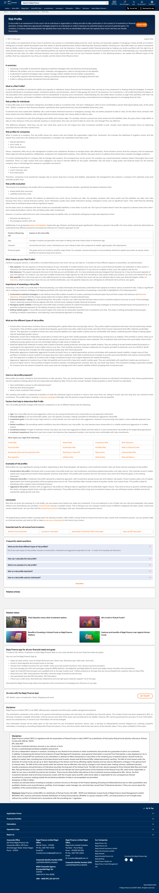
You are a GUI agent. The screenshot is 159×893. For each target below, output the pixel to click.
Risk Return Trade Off (71, 452)
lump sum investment (53, 520)
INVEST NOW (141, 25)
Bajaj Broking (99, 859)
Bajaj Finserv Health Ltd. (103, 861)
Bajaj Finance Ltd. (101, 846)
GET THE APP (145, 696)
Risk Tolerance (127, 443)
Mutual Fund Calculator (17, 532)
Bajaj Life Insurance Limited (104, 851)
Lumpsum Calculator (49, 532)
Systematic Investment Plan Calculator (87, 532)
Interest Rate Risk (129, 452)
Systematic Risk (69, 447)
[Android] (126, 860)
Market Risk (67, 443)
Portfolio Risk (100, 447)
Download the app (148, 8)
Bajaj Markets (99, 854)
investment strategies (47, 397)
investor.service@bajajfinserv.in (49, 853)
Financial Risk (13, 447)
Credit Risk (12, 443)
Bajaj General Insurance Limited (106, 848)
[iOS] (131, 860)
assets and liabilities (38, 225)
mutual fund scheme (49, 508)
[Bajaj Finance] (12, 2)
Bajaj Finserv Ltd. (101, 843)
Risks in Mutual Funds (130, 447)
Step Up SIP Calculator (132, 532)
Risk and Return (128, 457)
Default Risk (100, 457)
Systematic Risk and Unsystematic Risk (23, 452)
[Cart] (133, 2)
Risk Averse (100, 452)
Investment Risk (101, 443)
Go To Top (150, 808)
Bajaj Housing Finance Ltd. (104, 856)
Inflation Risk (68, 457)
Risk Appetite (13, 457)
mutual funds (44, 506)
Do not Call (133, 8)
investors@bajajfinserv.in (78, 858)
